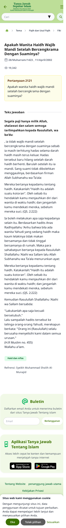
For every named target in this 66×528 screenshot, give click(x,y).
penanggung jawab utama (44, 484)
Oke (12, 522)
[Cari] (61, 17)
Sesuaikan (53, 522)
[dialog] (31, 511)
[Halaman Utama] (7, 30)
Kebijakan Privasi (33, 490)
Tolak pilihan (33, 522)
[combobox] (25, 17)
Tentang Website (15, 484)
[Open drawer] (62, 6)
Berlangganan (52, 420)
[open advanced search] (49, 16)
